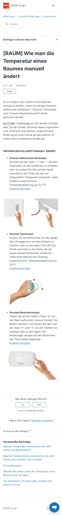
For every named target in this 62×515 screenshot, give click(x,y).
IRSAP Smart (9, 16)
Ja (23, 404)
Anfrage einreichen (42, 420)
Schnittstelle (49, 16)
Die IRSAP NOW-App (29, 16)
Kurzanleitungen (12, 465)
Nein (39, 404)
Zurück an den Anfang (15, 431)
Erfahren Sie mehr (20, 188)
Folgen (10, 91)
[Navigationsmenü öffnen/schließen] (53, 5)
